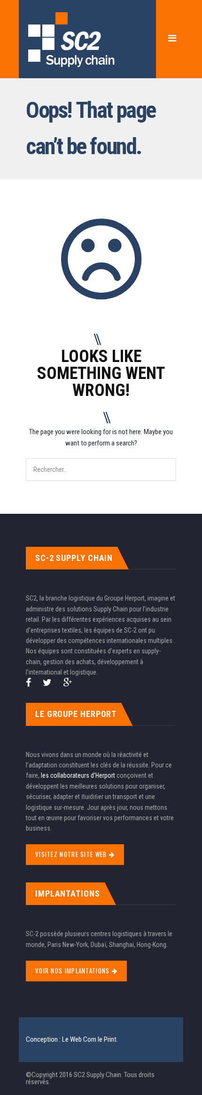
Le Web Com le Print (89, 1039)
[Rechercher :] (101, 464)
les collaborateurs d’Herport (78, 775)
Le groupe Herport (76, 714)
